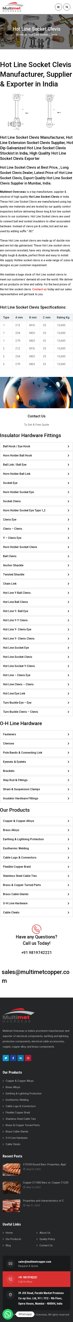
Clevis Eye (9, 519)
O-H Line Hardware (15, 903)
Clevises (8, 743)
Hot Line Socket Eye (16, 647)
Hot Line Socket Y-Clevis (19, 666)
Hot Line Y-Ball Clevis (17, 592)
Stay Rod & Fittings (15, 780)
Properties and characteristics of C (43, 1200)
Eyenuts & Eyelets (14, 761)
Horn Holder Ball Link (16, 473)
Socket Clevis (12, 501)
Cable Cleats (11, 912)
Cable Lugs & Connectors (19, 857)
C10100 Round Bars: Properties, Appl (44, 1164)
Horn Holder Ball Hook (17, 455)
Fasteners (9, 734)
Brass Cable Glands (16, 894)
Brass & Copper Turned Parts (22, 885)
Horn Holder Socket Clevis (20, 547)
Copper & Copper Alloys (18, 821)
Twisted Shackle (13, 574)
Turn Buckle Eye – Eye (17, 702)
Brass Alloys (11, 830)
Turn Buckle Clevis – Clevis (20, 711)
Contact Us (37, 416)
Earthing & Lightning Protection (23, 839)
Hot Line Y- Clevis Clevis (19, 638)
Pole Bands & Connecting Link (22, 752)
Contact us (39, 289)
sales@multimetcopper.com (34, 1261)
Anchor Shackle (13, 565)
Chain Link (9, 583)
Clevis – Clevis (12, 528)
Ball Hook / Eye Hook (16, 446)
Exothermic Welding (16, 848)
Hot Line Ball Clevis (15, 602)
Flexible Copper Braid (17, 866)
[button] (7, 1314)
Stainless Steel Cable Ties (20, 876)
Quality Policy (47, 1239)
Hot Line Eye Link (14, 693)
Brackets (9, 771)
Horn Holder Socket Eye (18, 492)
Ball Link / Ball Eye (14, 464)
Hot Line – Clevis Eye (16, 675)
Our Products (13, 1239)
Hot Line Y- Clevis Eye (17, 629)
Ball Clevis (9, 556)
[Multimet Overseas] (19, 7)
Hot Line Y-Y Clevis (15, 620)
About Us (45, 1232)
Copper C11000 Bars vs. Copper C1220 (45, 1182)
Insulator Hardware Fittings (20, 798)
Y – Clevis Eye (12, 538)
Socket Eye (10, 483)
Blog (8, 1245)
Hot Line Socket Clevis (17, 657)
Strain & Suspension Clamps (21, 789)
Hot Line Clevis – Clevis (18, 684)
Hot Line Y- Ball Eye (15, 611)
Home (19, 34)
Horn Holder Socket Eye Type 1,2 (24, 510)
